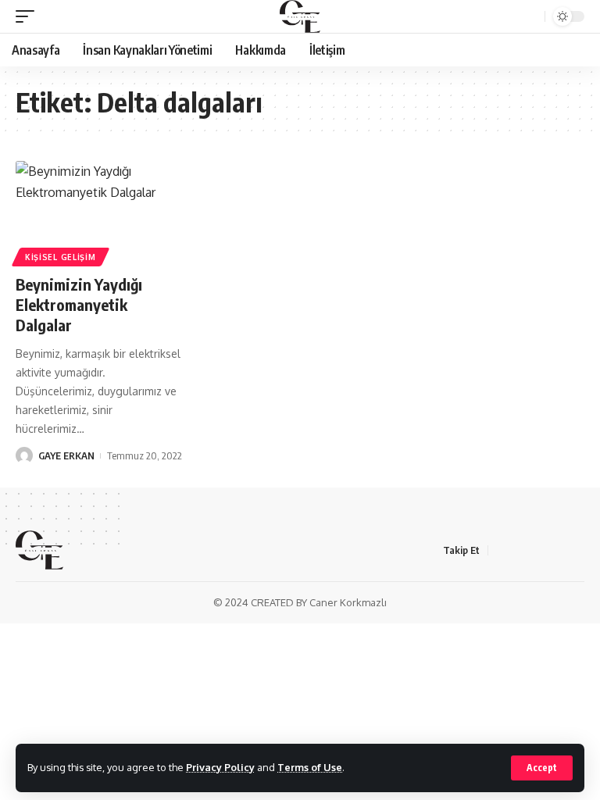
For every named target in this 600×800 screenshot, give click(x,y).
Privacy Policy (220, 767)
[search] (530, 16)
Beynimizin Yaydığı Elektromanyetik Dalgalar (79, 304)
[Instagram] (557, 550)
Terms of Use (309, 767)
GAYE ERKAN (66, 455)
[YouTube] (538, 550)
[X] (519, 550)
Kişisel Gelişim (60, 257)
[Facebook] (500, 550)
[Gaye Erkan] (300, 16)
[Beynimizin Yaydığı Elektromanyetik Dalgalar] (100, 211)
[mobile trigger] (29, 16)
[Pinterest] (575, 550)
